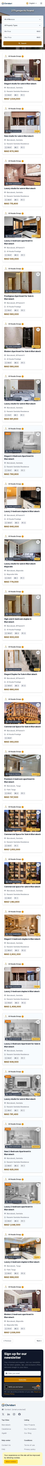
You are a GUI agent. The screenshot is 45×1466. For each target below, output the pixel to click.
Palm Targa (11, 790)
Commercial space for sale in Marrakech (22, 887)
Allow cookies (11, 1461)
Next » (39, 1341)
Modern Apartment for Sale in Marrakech (22, 351)
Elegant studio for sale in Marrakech (20, 84)
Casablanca (6, 1429)
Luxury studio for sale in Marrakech (20, 188)
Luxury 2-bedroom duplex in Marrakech (21, 1262)
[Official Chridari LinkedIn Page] (8, 1414)
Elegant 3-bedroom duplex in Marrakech (22, 939)
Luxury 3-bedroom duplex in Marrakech (22, 511)
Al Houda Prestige (14, 251)
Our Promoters (30, 1429)
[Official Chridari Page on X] (3, 1414)
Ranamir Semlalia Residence (18, 91)
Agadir (4, 1433)
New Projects (29, 1425)
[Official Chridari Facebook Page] (19, 1414)
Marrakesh (6, 1425)
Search (23, 43)
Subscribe (22, 1380)
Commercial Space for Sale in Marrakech (22, 727)
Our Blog (27, 1433)
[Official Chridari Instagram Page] (14, 1414)
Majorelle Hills (12, 574)
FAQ (3, 1449)
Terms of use (29, 1445)
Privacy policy (29, 1449)
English (32, 3)
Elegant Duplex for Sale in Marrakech (20, 674)
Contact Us (6, 1445)
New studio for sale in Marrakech (18, 136)
